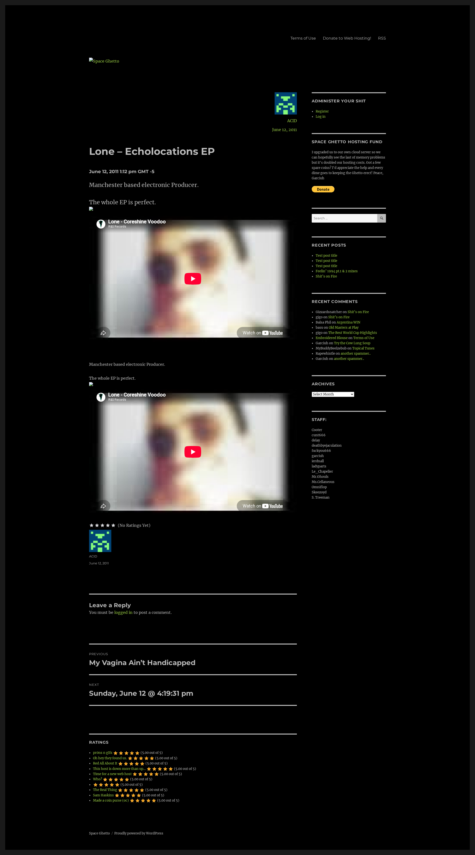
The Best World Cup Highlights (352, 333)
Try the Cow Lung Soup (352, 343)
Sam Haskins (103, 795)
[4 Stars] (107, 525)
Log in (321, 117)
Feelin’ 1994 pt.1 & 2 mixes (337, 271)
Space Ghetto (99, 833)
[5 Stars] (113, 525)
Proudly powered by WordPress (138, 833)
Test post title (326, 256)
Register (322, 111)
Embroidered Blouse (332, 338)
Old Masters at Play (343, 327)
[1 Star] (91, 525)
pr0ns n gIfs (102, 753)
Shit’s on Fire (326, 276)
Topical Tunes (363, 348)
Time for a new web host (112, 774)
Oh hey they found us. (110, 758)
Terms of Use (303, 38)
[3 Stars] (102, 525)
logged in (123, 612)
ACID (292, 120)
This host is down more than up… (119, 769)
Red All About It (105, 763)
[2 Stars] (97, 525)
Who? (97, 779)
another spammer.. (356, 353)
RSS (382, 38)
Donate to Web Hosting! (347, 38)
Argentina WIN (348, 322)
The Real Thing (105, 790)
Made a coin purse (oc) (111, 800)
